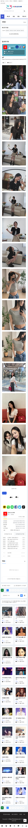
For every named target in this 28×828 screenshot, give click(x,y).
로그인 (7, 1)
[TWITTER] (19, 507)
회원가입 (2, 1)
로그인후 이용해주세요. (14, 33)
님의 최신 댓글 (20, 534)
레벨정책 (20, 1)
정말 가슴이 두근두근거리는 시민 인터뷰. (16, 539)
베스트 (8, 16)
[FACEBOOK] (15, 507)
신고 (5, 62)
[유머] (4, 537)
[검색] (24, 11)
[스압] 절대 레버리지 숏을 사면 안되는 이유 (16, 543)
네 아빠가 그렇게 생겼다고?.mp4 (14, 537)
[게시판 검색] (2, 590)
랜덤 (18, 16)
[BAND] (8, 507)
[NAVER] (12, 507)
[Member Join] (26, 826)
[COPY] (23, 507)
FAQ (11, 1)
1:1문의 (20, 814)
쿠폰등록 (15, 1)
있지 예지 (9, 552)
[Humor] (10, 826)
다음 (21, 590)
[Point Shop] (18, 826)
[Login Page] (22, 826)
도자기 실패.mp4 (11, 541)
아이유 (9, 556)
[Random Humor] (14, 826)
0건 (6, 51)
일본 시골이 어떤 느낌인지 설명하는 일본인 (16, 544)
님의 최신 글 (8, 534)
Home (24, 22)
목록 (5, 493)
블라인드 (10, 62)
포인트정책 (3, 3)
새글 (14, 16)
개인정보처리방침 (6, 814)
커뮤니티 (24, 16)
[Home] (2, 826)
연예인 (4, 22)
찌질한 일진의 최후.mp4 (12, 548)
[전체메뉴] (2, 16)
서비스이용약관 (14, 814)
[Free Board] (6, 826)
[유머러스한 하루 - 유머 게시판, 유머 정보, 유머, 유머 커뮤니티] (14, 7)
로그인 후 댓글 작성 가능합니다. (14, 578)
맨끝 (23, 590)
